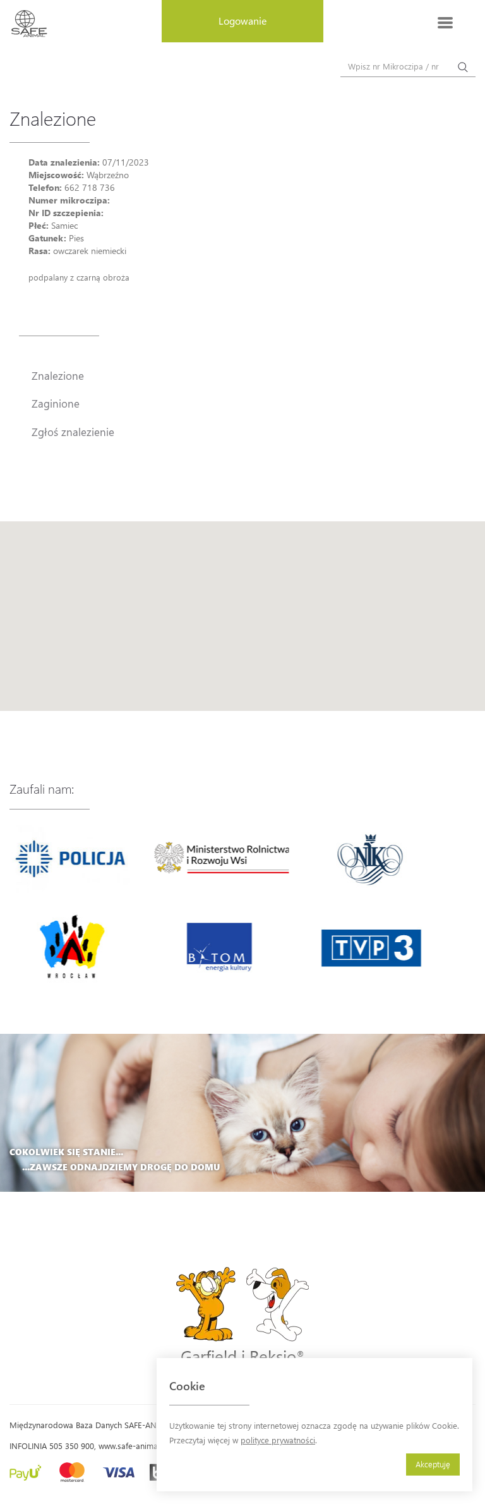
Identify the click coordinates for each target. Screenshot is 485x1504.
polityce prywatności (278, 1439)
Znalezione (58, 375)
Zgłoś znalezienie (73, 432)
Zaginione (56, 403)
